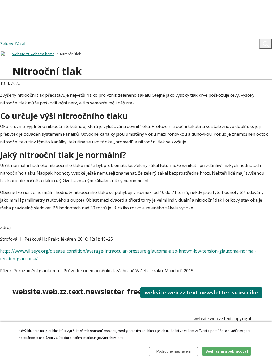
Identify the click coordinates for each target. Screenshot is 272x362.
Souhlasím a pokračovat (226, 351)
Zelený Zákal (12, 44)
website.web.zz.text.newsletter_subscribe (201, 292)
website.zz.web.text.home (33, 53)
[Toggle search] (265, 44)
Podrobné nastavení (173, 351)
